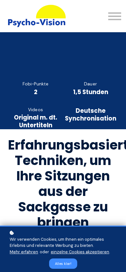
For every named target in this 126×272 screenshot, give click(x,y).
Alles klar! (63, 263)
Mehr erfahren (24, 252)
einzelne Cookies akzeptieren (80, 252)
